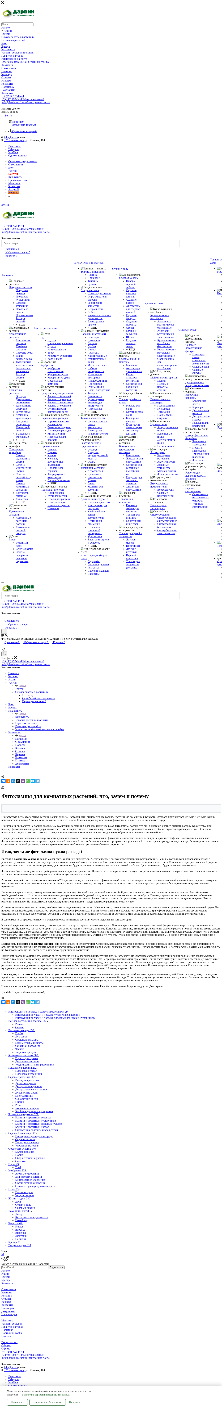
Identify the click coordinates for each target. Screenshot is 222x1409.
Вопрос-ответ (9, 1342)
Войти (5, 204)
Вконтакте (14, 146)
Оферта (5, 1348)
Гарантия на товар (12, 1326)
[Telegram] (37, 781)
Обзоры (6, 1345)
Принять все (17, 1402)
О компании (8, 1289)
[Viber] (23, 781)
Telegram (13, 149)
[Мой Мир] (13, 781)
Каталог (6, 1270)
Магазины (7, 1320)
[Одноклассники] (8, 781)
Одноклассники (17, 155)
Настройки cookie (11, 1332)
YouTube (13, 152)
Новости (6, 1292)
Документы (8, 1311)
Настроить (74, 1402)
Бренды (5, 1280)
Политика (7, 1329)
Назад (22, 685)
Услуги (19, 688)
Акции (5, 1273)
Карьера (6, 1301)
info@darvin (11, 137)
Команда (6, 1295)
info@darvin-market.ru (26, 102)
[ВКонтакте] (3, 781)
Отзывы (6, 1298)
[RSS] (2, 787)
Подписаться (56, 1267)
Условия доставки (12, 1323)
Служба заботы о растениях (38, 698)
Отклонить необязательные (47, 1402)
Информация (9, 1314)
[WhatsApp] (28, 781)
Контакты (7, 1304)
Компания (21, 738)
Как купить (22, 716)
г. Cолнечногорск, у (15, 140)
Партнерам (7, 1308)
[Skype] (33, 781)
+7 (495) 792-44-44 (13, 96)
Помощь (6, 1336)
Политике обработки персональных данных (47, 1394)
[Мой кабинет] (3, 617)
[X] (18, 781)
